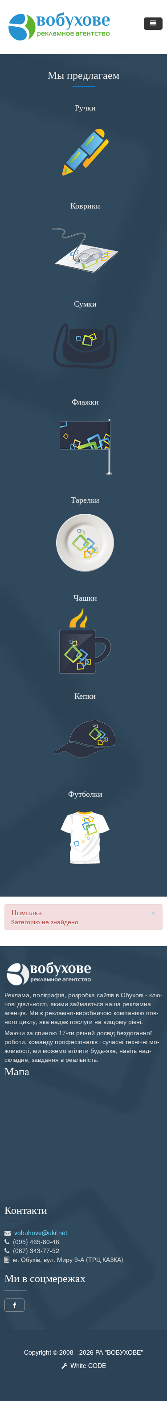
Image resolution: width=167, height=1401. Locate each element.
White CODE (86, 1365)
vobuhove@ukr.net (40, 1232)
